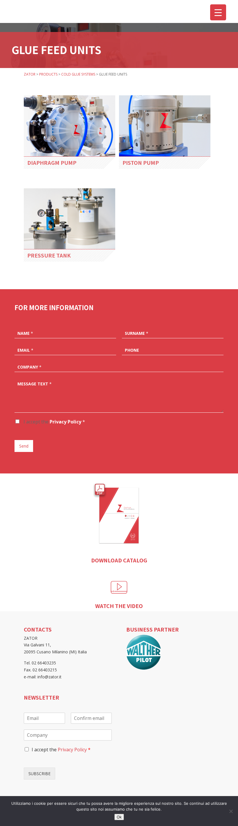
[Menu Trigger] (218, 12)
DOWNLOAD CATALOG (119, 560)
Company (29, 367)
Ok (119, 817)
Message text (34, 384)
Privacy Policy (65, 422)
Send (23, 446)
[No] (231, 811)
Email (25, 350)
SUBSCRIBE (39, 773)
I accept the (53, 422)
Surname (136, 333)
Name (25, 333)
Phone (132, 350)
